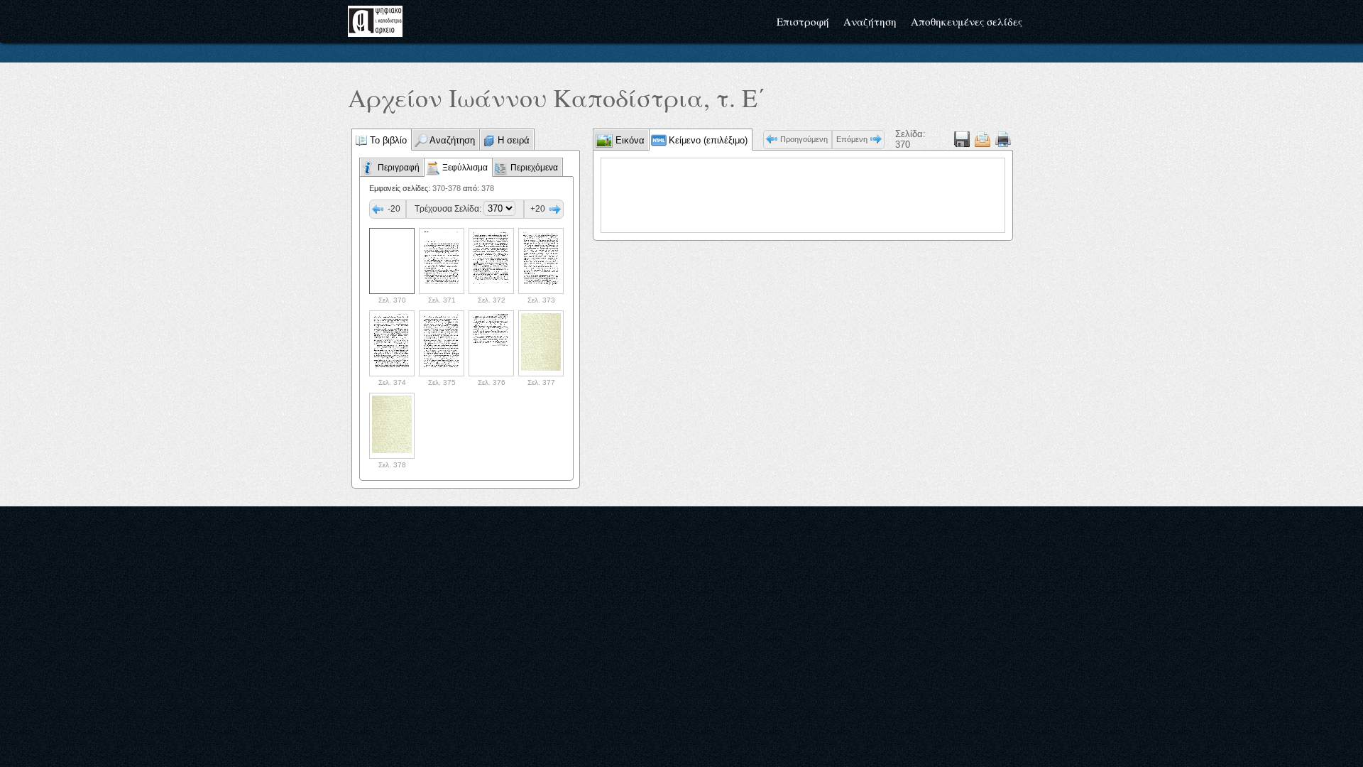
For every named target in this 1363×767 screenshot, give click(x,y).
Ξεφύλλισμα (465, 168)
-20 (394, 209)
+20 (537, 209)
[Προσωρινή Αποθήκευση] (961, 139)
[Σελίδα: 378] (392, 426)
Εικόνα (629, 140)
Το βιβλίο (388, 140)
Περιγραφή (399, 168)
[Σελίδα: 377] (541, 343)
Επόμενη (851, 139)
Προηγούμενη (804, 139)
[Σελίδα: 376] (491, 343)
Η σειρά (514, 140)
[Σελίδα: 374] (392, 343)
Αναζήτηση (870, 21)
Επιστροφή (803, 21)
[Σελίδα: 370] (392, 261)
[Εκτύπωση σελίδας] (1003, 139)
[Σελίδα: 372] (491, 261)
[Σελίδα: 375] (441, 343)
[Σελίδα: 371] (441, 261)
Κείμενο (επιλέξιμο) (708, 140)
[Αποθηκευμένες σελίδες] (982, 139)
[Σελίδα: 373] (541, 261)
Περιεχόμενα (534, 168)
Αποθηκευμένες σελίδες (966, 21)
